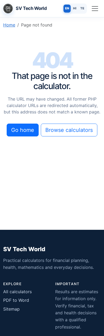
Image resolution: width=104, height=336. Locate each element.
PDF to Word (16, 300)
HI (74, 8)
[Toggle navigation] (95, 8)
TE (82, 8)
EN (67, 8)
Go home (22, 130)
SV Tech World (24, 249)
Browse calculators (69, 130)
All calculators (17, 291)
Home (9, 25)
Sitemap (11, 309)
